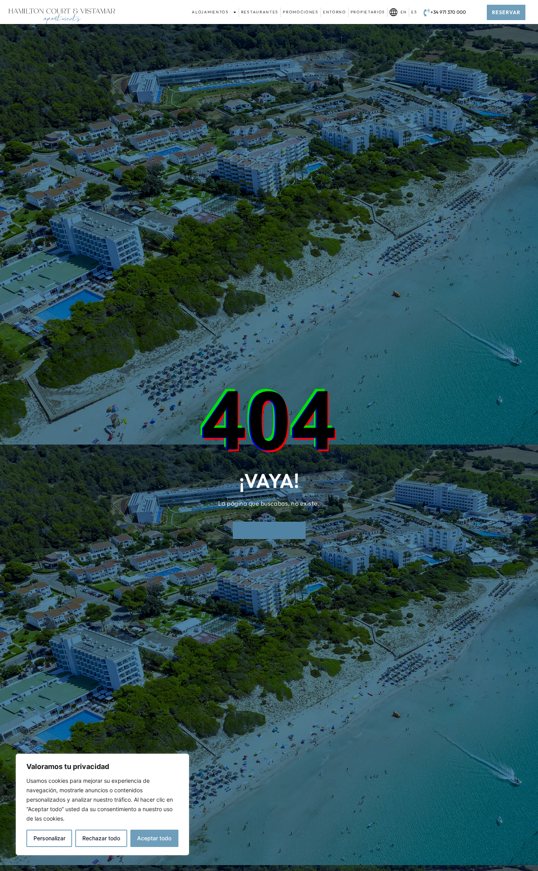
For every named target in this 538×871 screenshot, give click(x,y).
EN (402, 12)
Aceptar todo (154, 838)
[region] (102, 804)
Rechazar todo (101, 838)
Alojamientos (210, 12)
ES (414, 12)
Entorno (334, 12)
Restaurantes (259, 12)
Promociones (301, 12)
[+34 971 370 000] (426, 13)
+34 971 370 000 (448, 12)
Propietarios (368, 12)
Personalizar (49, 838)
